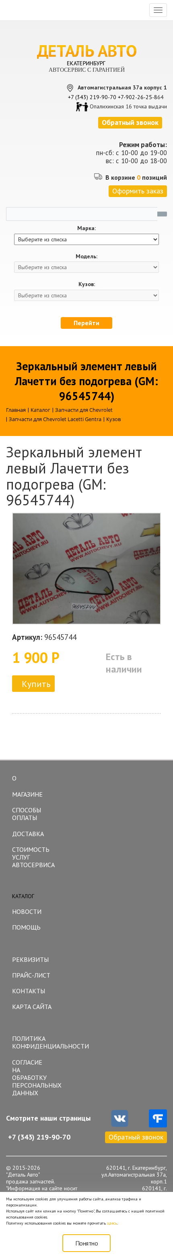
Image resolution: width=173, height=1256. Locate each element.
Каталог (23, 896)
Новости (26, 911)
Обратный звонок (136, 1137)
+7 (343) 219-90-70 (92, 97)
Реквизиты (30, 959)
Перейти (86, 323)
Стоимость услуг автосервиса (33, 857)
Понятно (86, 1243)
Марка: (86, 228)
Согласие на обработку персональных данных (35, 1077)
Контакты (28, 991)
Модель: (86, 256)
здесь (112, 1223)
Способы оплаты (26, 814)
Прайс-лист (31, 975)
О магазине (27, 786)
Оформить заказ (137, 190)
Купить (36, 683)
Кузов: (86, 284)
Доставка (28, 834)
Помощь (26, 927)
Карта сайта (31, 1007)
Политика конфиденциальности (35, 1042)
